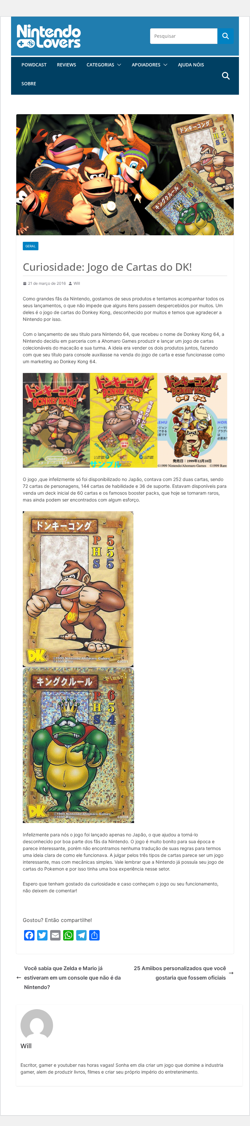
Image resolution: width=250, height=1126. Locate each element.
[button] (117, 64)
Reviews (66, 65)
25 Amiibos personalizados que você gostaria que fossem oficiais (180, 973)
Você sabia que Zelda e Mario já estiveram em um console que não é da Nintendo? (72, 977)
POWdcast (34, 65)
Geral (30, 246)
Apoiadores (146, 65)
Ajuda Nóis (191, 65)
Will (77, 283)
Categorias (100, 65)
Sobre (28, 83)
